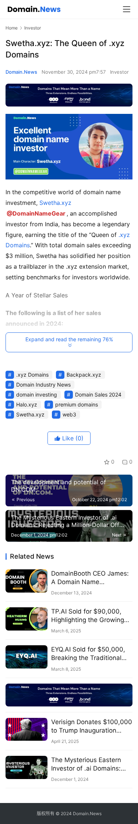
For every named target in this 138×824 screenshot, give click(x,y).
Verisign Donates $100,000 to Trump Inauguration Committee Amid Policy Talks (91, 726)
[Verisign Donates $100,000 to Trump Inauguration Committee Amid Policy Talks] (26, 729)
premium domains (76, 404)
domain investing (36, 394)
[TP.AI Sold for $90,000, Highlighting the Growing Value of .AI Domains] (26, 619)
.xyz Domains (32, 374)
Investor (119, 72)
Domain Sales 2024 (98, 394)
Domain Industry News (43, 384)
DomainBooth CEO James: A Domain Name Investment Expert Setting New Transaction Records (90, 578)
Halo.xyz (26, 404)
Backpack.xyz (84, 374)
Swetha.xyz (55, 202)
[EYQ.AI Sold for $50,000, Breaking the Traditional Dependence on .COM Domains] (26, 656)
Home (12, 28)
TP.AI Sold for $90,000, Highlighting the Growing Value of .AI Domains (87, 616)
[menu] (126, 9)
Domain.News (21, 72)
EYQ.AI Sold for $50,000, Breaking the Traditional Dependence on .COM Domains (88, 654)
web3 (69, 414)
